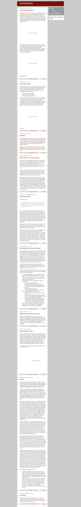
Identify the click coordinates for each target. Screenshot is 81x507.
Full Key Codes (22, 260)
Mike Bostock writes (23, 199)
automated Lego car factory (25, 499)
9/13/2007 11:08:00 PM (33, 243)
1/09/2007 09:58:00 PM (33, 503)
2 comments (43, 152)
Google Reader (39, 139)
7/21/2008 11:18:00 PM (33, 130)
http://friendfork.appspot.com (34, 146)
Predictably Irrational (41, 86)
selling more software (39, 343)
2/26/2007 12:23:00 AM (33, 490)
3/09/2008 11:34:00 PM (33, 191)
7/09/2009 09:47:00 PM (33, 78)
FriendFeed (33, 139)
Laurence (28, 501)
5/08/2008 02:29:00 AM (33, 152)
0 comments (43, 130)
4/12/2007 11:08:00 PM (33, 308)
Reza (22, 128)
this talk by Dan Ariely (30, 86)
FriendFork (30, 140)
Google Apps (27, 317)
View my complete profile (56, 13)
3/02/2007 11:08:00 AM (33, 374)
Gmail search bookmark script (34, 321)
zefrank (33, 501)
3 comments (43, 78)
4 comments (43, 308)
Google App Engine (31, 138)
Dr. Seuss (28, 333)
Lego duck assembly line (40, 499)
